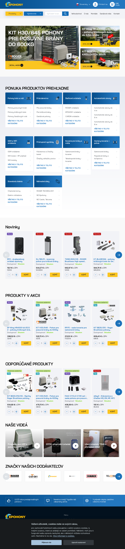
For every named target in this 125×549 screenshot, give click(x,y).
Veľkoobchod (76, 14)
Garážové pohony (43, 116)
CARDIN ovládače (72, 116)
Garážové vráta (105, 14)
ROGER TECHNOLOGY (45, 191)
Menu (66, 515)
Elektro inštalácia (15, 195)
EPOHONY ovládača (73, 112)
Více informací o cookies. (64, 536)
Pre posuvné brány (44, 108)
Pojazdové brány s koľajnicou (101, 157)
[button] (83, 4)
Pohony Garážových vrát (17, 116)
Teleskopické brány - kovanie (73, 159)
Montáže (94, 14)
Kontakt (117, 14)
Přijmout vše (46, 542)
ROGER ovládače (72, 108)
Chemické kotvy (14, 191)
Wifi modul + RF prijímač (17, 156)
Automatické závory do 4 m (103, 109)
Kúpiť (26, 275)
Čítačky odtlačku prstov (46, 158)
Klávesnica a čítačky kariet (45, 153)
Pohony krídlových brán (17, 112)
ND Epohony (41, 195)
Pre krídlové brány (44, 112)
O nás (86, 14)
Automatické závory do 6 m (103, 116)
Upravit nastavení (78, 542)
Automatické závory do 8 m (103, 123)
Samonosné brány (101, 152)
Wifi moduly (12, 160)
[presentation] (6, 255)
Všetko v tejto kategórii (15, 122)
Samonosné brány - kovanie (73, 153)
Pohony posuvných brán (17, 108)
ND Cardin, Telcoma (44, 199)
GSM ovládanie (14, 152)
